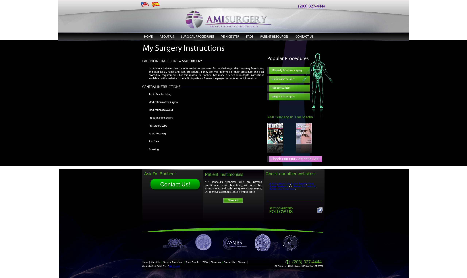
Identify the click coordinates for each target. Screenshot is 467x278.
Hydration (311, 186)
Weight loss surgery (283, 96)
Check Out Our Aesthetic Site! (295, 159)
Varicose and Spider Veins (282, 189)
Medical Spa (299, 186)
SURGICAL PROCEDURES (197, 37)
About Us (155, 262)
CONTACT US (304, 37)
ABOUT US (167, 37)
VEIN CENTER (230, 37)
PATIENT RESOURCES (274, 37)
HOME (148, 37)
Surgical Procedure (172, 262)
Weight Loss (284, 183)
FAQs (205, 262)
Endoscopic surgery (283, 78)
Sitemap (242, 262)
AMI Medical (174, 266)
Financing (216, 262)
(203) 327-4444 (307, 262)
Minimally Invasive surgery (287, 70)
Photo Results (192, 262)
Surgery (273, 183)
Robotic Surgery (281, 87)
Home (145, 262)
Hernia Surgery (298, 183)
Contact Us (229, 262)
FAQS (249, 37)
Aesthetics (283, 186)
